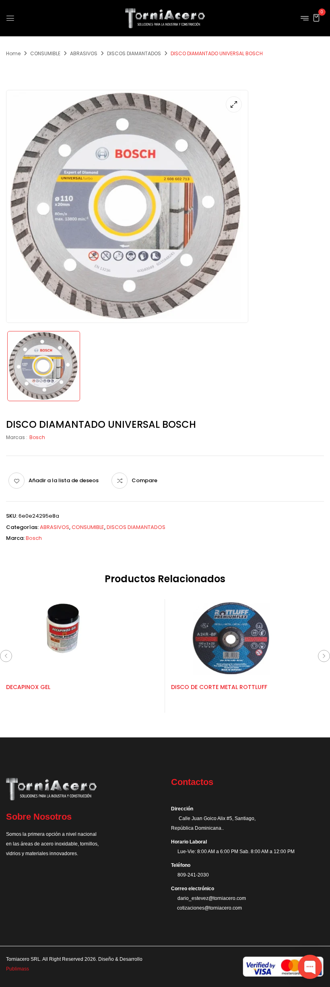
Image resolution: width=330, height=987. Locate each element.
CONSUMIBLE (45, 53)
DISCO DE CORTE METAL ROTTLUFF (219, 687)
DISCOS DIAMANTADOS (134, 53)
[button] (316, 17)
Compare (144, 480)
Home (13, 53)
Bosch (37, 437)
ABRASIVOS (83, 53)
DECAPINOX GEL (28, 687)
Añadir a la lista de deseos (64, 480)
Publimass (17, 969)
